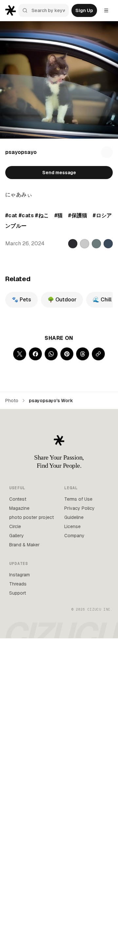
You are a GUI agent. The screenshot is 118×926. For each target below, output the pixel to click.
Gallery (16, 536)
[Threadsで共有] (82, 353)
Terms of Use (78, 499)
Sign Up (84, 10)
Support (17, 593)
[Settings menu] (106, 10)
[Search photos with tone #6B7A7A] (96, 243)
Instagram (19, 575)
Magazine (19, 508)
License (72, 526)
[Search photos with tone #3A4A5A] (108, 243)
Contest (17, 499)
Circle (15, 526)
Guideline (74, 517)
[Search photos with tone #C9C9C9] (84, 243)
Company (74, 536)
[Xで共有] (19, 353)
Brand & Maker (24, 545)
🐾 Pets (21, 299)
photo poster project (31, 517)
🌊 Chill (102, 299)
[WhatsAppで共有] (51, 353)
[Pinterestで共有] (66, 353)
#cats (26, 215)
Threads (18, 584)
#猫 (58, 215)
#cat (11, 215)
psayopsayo (21, 152)
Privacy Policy (79, 508)
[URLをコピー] (98, 353)
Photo (11, 400)
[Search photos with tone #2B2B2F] (72, 243)
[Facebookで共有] (35, 353)
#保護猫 (78, 215)
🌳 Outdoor (62, 299)
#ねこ (42, 215)
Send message (59, 172)
